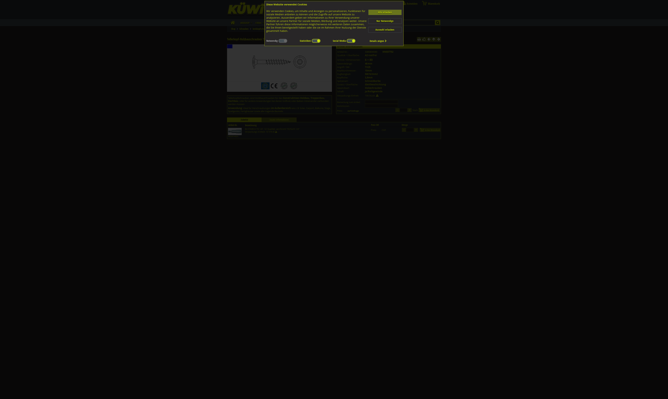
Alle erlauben (385, 12)
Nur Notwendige (384, 21)
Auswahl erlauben (384, 29)
